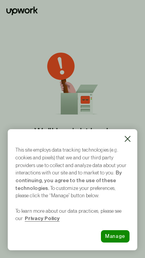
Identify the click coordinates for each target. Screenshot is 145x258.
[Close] (127, 139)
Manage (115, 236)
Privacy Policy (42, 218)
